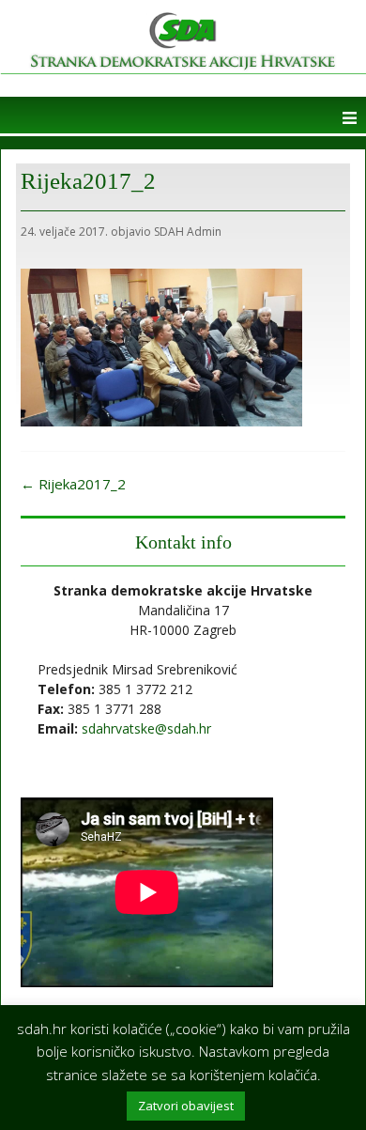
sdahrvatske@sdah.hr (146, 728)
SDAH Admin (187, 232)
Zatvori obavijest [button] (186, 1105)
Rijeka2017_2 (73, 483)
